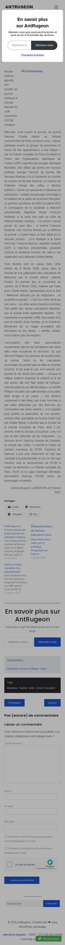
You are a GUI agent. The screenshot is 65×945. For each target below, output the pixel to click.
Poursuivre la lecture (32, 54)
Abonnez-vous (44, 45)
